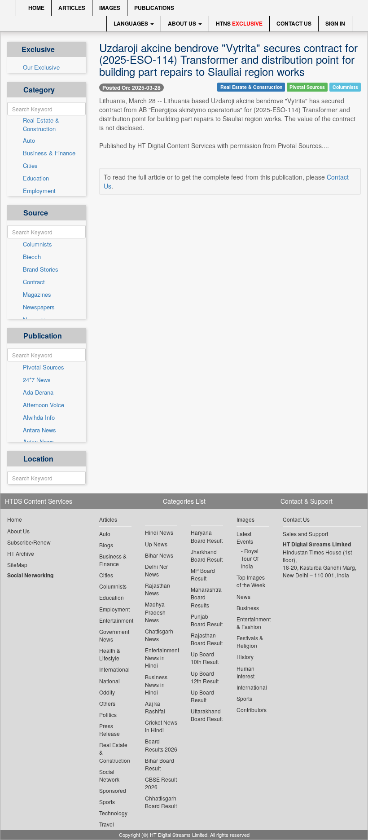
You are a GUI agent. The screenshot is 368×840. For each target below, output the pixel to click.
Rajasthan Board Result (207, 638)
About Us (182, 23)
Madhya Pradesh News (155, 611)
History (245, 656)
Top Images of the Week (251, 581)
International (114, 669)
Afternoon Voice (43, 405)
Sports (107, 801)
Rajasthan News (157, 589)
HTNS (239, 23)
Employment (39, 191)
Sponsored (112, 790)
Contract (34, 282)
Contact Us (293, 23)
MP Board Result (203, 574)
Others (107, 703)
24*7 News (37, 380)
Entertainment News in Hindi (161, 657)
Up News (156, 544)
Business (248, 607)
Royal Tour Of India (249, 558)
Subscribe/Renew (29, 542)
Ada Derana (38, 392)
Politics (108, 714)
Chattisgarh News (159, 634)
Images (109, 8)
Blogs (106, 545)
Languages (131, 23)
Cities (30, 166)
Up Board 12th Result (205, 677)
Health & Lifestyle (109, 654)
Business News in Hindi (156, 684)
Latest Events (245, 537)
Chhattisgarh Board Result (161, 801)
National (109, 681)
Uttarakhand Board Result (207, 714)
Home (35, 8)
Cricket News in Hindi (161, 726)
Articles (71, 8)
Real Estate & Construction (41, 124)
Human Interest (245, 672)
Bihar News (159, 555)
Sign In (335, 23)
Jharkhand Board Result (207, 555)
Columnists (37, 244)
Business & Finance (49, 153)
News (243, 596)
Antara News (39, 430)
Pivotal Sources (43, 367)
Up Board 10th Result (205, 657)
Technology (113, 813)
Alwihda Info (39, 417)
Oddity (107, 692)
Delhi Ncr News (156, 570)
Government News (114, 635)
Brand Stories (40, 269)
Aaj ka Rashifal (155, 707)
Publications (154, 8)
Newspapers (39, 307)
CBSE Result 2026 (161, 783)
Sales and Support (305, 533)
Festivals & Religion (250, 641)
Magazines (37, 294)
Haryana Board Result (207, 536)
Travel (106, 824)
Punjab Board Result (207, 620)
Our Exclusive (41, 67)
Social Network (109, 775)
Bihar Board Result (159, 764)
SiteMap (17, 564)
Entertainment (115, 620)
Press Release (109, 729)
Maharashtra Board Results (206, 596)
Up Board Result (202, 696)
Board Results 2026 (161, 744)
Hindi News (159, 532)
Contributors (252, 709)
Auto (29, 140)
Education (36, 178)
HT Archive (20, 553)
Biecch (32, 257)
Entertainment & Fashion (253, 622)
